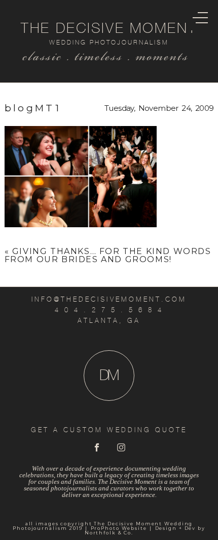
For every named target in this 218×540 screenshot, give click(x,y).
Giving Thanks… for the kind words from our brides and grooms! (108, 255)
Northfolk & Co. (109, 532)
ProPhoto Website (119, 528)
